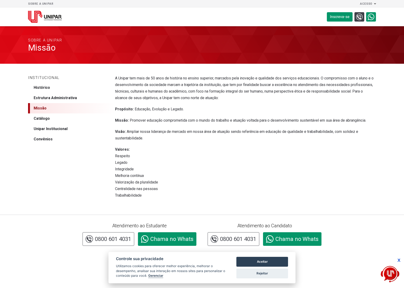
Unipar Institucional (51, 129)
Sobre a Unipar (40, 3)
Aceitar (262, 261)
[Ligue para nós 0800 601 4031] (359, 17)
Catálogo (42, 118)
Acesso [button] (366, 3)
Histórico (42, 87)
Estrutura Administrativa (55, 98)
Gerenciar (155, 275)
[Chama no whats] (371, 17)
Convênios (43, 139)
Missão (40, 108)
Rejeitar (262, 273)
